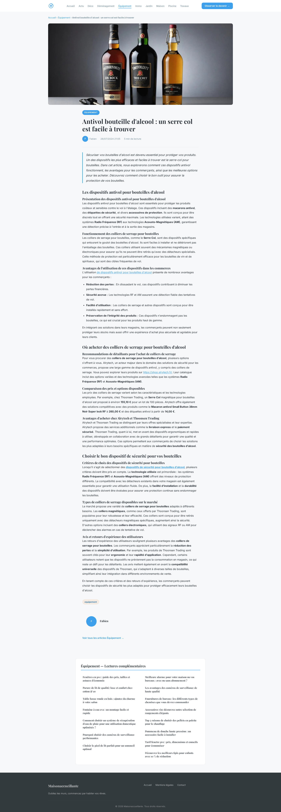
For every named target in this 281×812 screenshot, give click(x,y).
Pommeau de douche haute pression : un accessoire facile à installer (168, 733)
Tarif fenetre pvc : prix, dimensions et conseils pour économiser (171, 743)
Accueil (71, 5)
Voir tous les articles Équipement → (103, 637)
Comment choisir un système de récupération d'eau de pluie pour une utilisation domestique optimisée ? (109, 724)
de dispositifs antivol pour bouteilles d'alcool (124, 272)
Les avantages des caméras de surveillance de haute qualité (171, 689)
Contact (181, 785)
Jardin (149, 5)
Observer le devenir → (217, 5)
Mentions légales (164, 785)
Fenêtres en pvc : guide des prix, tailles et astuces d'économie (106, 678)
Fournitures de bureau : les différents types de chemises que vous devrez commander (171, 700)
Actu (81, 5)
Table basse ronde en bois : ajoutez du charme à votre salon (109, 700)
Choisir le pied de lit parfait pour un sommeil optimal (109, 747)
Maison (160, 5)
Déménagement (105, 5)
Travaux (184, 5)
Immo (138, 5)
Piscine (172, 5)
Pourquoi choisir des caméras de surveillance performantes (108, 736)
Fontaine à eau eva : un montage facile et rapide (106, 711)
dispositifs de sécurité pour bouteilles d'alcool (155, 467)
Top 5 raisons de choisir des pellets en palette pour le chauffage (171, 722)
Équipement (124, 5)
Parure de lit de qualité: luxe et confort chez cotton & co (107, 689)
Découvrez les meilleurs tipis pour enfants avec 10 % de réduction (169, 754)
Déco (90, 5)
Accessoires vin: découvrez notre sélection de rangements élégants (170, 711)
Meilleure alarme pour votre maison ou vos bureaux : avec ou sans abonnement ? (169, 678)
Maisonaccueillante (63, 786)
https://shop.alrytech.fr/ (157, 372)
